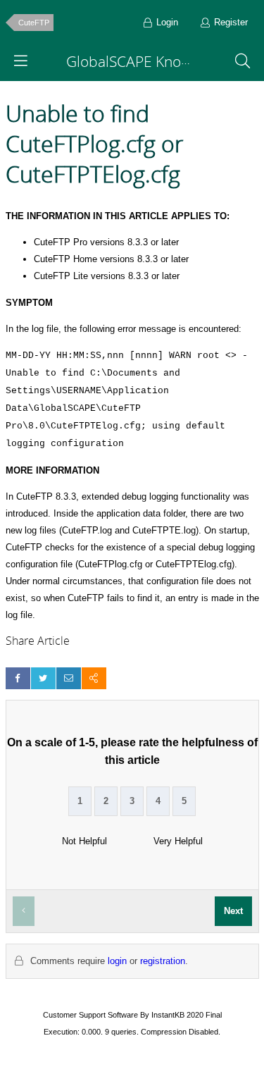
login (117, 961)
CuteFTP (33, 22)
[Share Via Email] (68, 678)
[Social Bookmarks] (94, 678)
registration (162, 961)
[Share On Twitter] (43, 678)
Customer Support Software (90, 1015)
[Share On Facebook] (18, 678)
